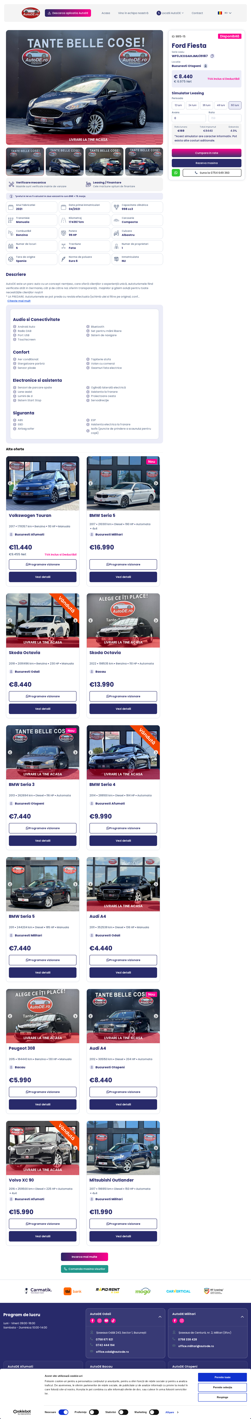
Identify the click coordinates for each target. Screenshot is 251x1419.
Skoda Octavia (24, 652)
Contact (197, 13)
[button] (125, 1317)
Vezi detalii (42, 577)
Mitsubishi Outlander (111, 1180)
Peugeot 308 (22, 1048)
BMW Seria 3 (21, 784)
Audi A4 (97, 916)
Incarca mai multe (84, 1257)
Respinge (222, 1397)
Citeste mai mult (19, 301)
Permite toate (223, 1377)
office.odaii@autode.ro (112, 1352)
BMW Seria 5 (102, 515)
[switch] (94, 1412)
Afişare (169, 1412)
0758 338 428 (187, 1339)
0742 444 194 (105, 1345)
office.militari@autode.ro (196, 1346)
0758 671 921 (104, 1339)
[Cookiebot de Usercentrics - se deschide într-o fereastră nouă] (22, 1412)
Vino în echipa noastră (133, 13)
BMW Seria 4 (102, 784)
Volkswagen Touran (30, 515)
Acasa (106, 13)
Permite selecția (222, 1387)
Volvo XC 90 (21, 1180)
